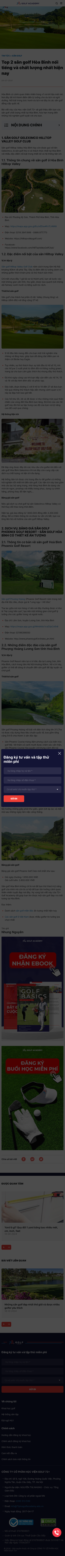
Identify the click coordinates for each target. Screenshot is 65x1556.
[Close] (59, 753)
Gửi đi (14, 798)
